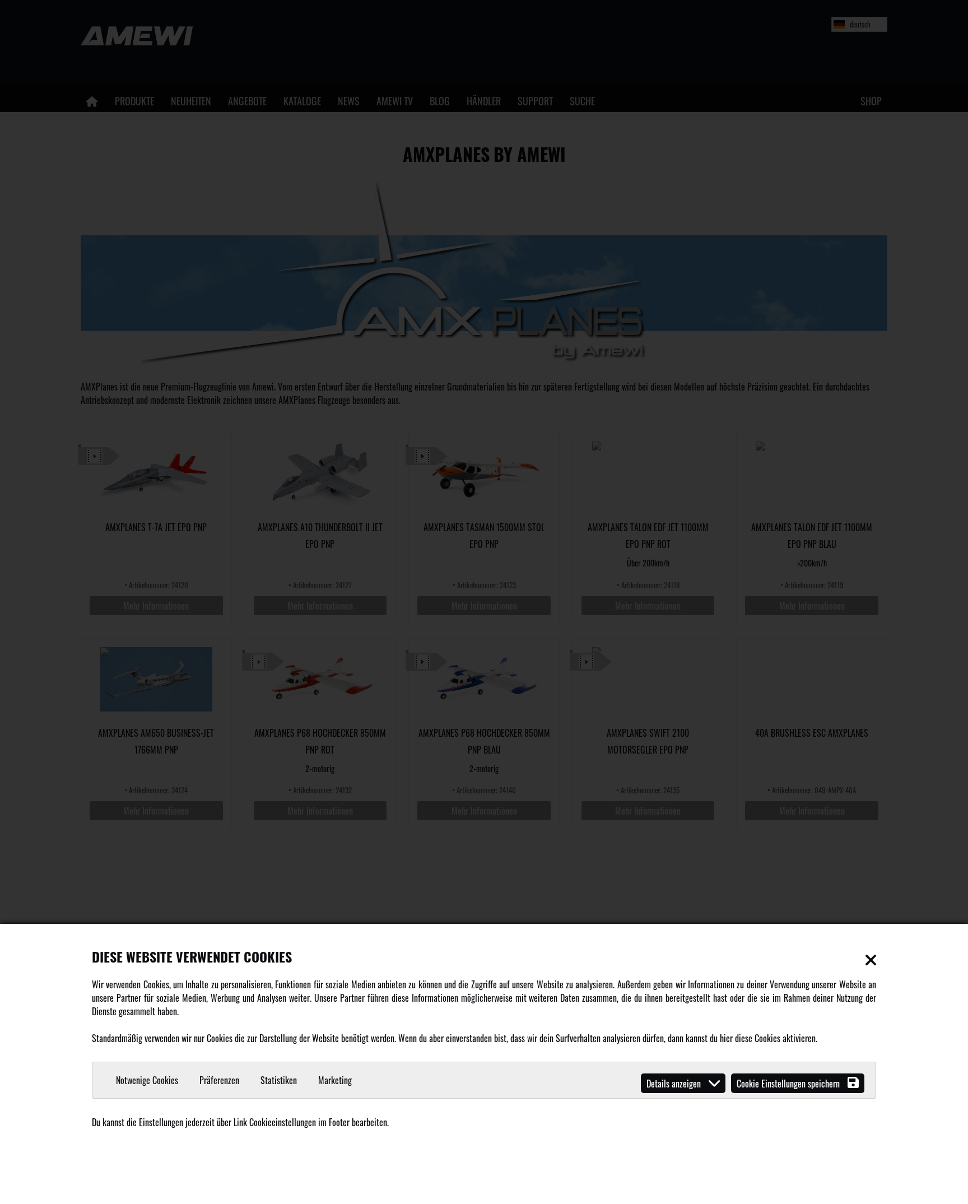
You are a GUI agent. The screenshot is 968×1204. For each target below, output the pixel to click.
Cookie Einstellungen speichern (789, 1083)
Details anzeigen (674, 1083)
